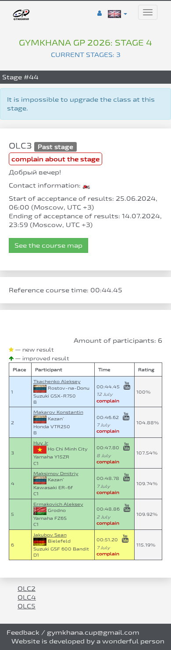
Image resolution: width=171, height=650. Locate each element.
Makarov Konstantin (58, 412)
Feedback (23, 632)
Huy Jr (40, 442)
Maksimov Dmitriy (55, 473)
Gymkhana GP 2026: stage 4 (85, 42)
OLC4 (27, 597)
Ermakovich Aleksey (58, 504)
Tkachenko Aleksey (57, 381)
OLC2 (27, 588)
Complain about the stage (55, 159)
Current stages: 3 (86, 54)
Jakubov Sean (50, 534)
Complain (107, 400)
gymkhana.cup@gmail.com (93, 632)
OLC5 (27, 606)
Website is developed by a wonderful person (87, 641)
